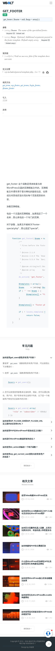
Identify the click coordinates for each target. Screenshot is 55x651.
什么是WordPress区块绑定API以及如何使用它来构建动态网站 (36, 562)
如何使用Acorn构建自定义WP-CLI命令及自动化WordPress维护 (36, 512)
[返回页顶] (49, 644)
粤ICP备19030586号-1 (27, 643)
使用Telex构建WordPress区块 (34, 495)
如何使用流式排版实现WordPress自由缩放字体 (36, 613)
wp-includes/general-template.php (19, 71)
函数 (5, 15)
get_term (6, 85)
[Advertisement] (27, 149)
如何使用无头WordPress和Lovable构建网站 (36, 596)
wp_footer (15, 85)
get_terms (25, 85)
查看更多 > (27, 465)
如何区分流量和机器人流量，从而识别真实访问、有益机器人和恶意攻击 (36, 529)
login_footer (35, 85)
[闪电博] (8, 3)
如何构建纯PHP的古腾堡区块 (33, 546)
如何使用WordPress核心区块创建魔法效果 (36, 579)
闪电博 (31, 647)
